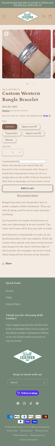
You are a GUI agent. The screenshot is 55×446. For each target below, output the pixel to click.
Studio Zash (12, 431)
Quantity (6, 146)
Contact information (29, 440)
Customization (10, 161)
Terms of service (20, 435)
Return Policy (13, 304)
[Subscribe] (44, 382)
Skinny (9, 140)
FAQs (9, 297)
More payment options (27, 195)
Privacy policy (41, 431)
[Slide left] (21, 84)
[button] (3, 16)
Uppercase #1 (29, 126)
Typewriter (11, 133)
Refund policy (26, 431)
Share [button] (9, 263)
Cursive (9, 126)
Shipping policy (38, 435)
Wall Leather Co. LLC (21, 427)
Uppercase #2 (33, 133)
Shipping (6, 110)
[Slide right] (34, 84)
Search (9, 291)
